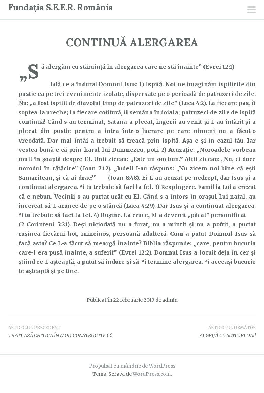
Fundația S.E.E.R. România (60, 7)
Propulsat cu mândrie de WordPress (132, 366)
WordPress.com (152, 374)
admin (170, 300)
